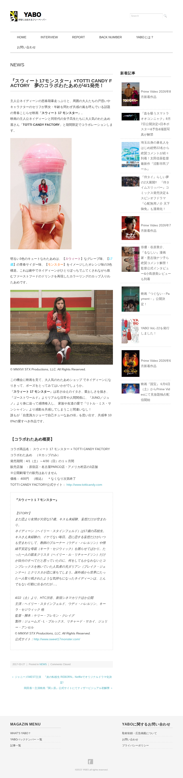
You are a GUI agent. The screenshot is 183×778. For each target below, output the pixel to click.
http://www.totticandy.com (84, 484)
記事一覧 (15, 745)
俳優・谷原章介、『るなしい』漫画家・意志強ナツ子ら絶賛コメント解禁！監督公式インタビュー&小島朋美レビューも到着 (156, 263)
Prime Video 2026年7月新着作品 (156, 227)
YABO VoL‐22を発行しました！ (155, 330)
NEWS (17, 64)
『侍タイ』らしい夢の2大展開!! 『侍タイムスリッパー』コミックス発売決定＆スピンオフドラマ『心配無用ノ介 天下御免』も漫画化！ (155, 193)
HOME (21, 37)
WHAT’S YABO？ (20, 733)
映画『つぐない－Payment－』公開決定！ (155, 299)
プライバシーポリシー (135, 745)
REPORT (78, 37)
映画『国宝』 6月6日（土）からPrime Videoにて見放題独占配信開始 (155, 392)
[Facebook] (91, 761)
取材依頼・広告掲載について (139, 733)
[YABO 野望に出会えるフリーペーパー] (29, 14)
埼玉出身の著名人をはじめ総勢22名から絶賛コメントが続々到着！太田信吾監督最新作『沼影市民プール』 (155, 156)
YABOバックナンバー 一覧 (26, 739)
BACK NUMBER (110, 37)
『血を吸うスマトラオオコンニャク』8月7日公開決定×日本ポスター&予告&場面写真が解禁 (156, 124)
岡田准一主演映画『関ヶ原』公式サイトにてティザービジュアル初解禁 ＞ (68, 688)
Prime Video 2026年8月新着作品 (156, 94)
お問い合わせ (26, 47)
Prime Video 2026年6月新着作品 (156, 363)
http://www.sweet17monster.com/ (57, 639)
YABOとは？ (145, 37)
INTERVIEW (49, 37)
